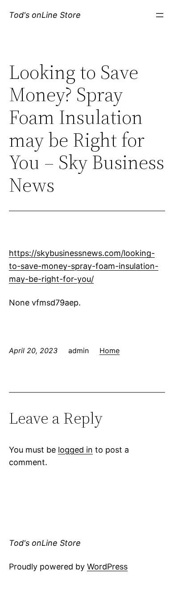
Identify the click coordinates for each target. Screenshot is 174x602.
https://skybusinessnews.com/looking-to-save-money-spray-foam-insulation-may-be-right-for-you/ (83, 266)
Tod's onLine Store (45, 15)
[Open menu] (159, 15)
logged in (75, 449)
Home (109, 350)
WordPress (107, 566)
